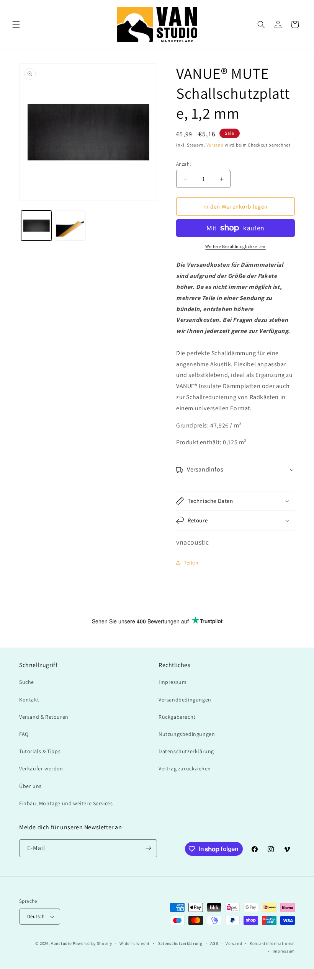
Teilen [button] (191, 562)
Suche (26, 682)
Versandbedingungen (185, 699)
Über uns (30, 786)
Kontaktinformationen (272, 943)
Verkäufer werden (41, 768)
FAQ (24, 734)
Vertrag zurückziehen (185, 768)
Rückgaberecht (177, 716)
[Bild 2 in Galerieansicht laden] (71, 225)
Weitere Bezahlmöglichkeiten (235, 246)
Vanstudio (61, 943)
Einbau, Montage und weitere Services (66, 803)
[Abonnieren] (148, 848)
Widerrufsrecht (134, 943)
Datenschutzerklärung (186, 751)
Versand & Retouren (44, 716)
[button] (16, 24)
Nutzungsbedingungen (187, 734)
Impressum (172, 682)
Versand (215, 145)
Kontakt (29, 699)
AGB (214, 943)
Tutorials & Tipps (40, 751)
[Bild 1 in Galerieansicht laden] (36, 225)
